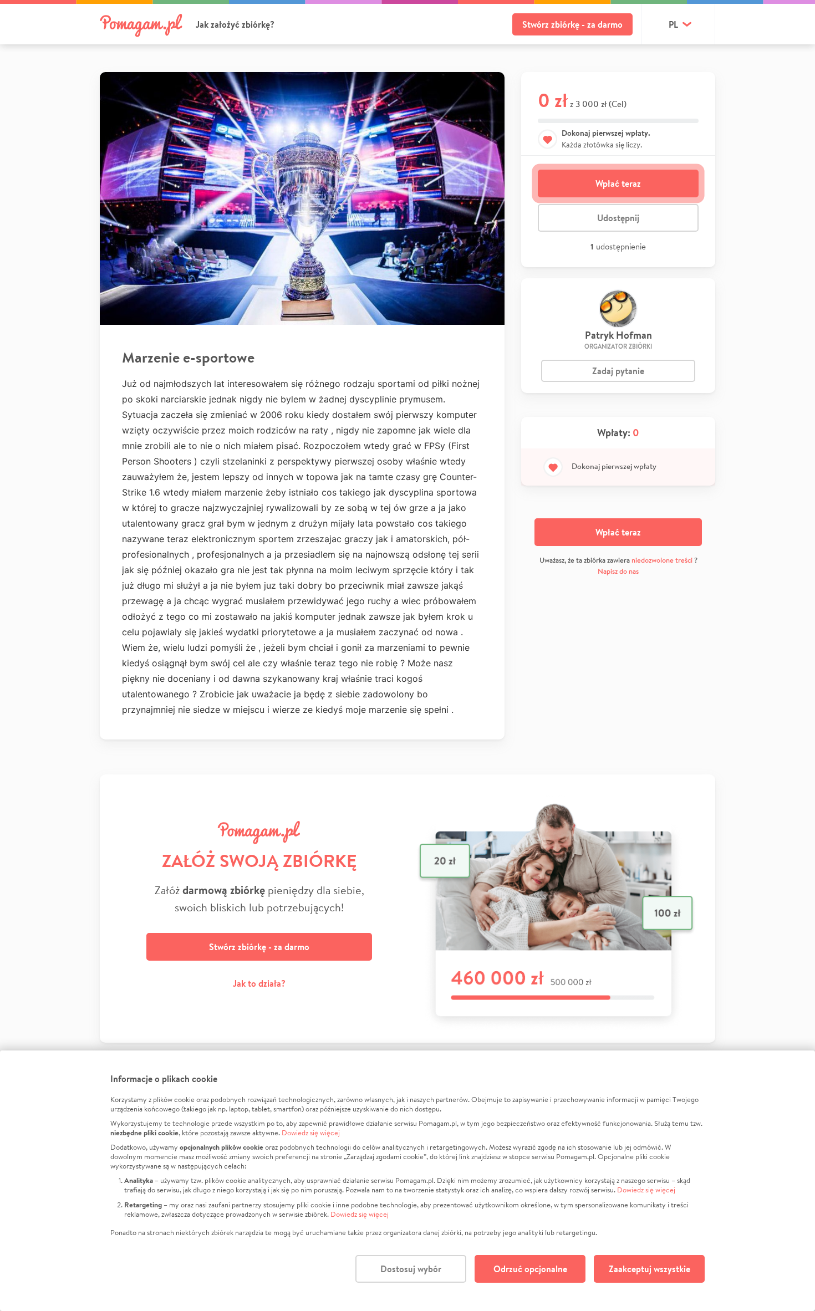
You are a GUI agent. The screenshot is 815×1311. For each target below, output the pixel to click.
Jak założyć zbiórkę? (235, 24)
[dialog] (407, 1180)
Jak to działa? (259, 983)
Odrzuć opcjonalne (530, 1269)
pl (673, 24)
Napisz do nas (618, 571)
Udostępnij (618, 218)
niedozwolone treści (661, 560)
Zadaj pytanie (618, 371)
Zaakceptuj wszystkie (649, 1269)
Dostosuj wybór (410, 1269)
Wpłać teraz (618, 183)
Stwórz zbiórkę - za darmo (572, 24)
